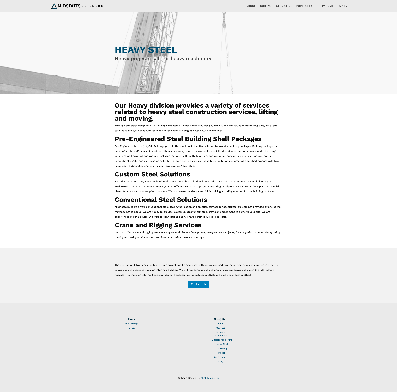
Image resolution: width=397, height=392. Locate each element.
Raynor (131, 328)
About (252, 5)
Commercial (221, 335)
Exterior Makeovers (222, 340)
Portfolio (304, 5)
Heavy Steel (222, 344)
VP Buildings (131, 323)
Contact (266, 5)
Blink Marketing (210, 377)
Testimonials (325, 5)
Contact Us (198, 284)
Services (283, 5)
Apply (343, 5)
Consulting (221, 348)
